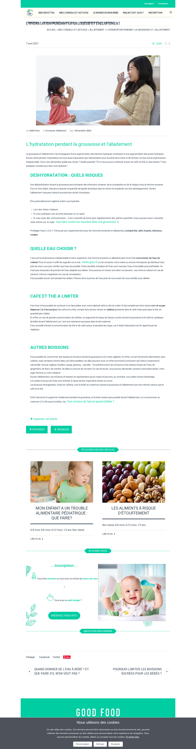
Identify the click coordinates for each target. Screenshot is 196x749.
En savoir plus (132, 737)
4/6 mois (46, 529)
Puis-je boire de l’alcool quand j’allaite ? (90, 401)
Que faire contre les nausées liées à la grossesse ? (87, 221)
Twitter (56, 657)
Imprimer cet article (45, 419)
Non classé (78, 529)
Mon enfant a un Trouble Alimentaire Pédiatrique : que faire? (62, 513)
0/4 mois (35, 529)
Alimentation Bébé (83, 130)
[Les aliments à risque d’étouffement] (133, 482)
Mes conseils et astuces (72, 29)
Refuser (100, 744)
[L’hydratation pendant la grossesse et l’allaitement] (98, 90)
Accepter (115, 744)
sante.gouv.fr (90, 262)
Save (68, 657)
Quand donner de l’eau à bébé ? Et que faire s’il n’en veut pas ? (61, 671)
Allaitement (97, 29)
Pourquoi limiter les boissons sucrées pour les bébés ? (137, 671)
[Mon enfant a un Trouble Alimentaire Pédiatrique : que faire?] (61, 482)
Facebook (63, 429)
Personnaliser (82, 744)
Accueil (51, 29)
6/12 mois (56, 529)
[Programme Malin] (98, 712)
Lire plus (35, 538)
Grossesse (50, 130)
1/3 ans (67, 529)
